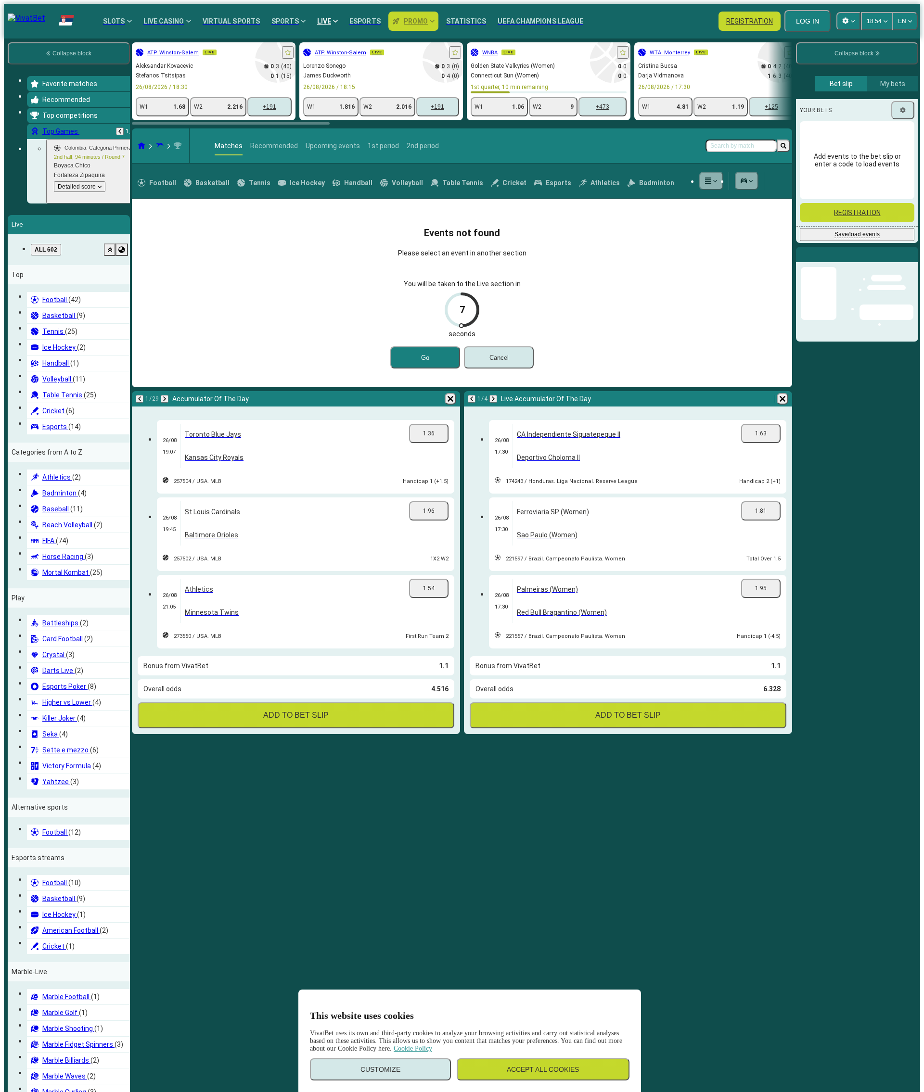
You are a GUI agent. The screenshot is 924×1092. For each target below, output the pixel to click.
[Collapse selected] (110, 249)
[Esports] (747, 181)
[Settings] (902, 110)
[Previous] (120, 131)
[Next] (164, 399)
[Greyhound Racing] (160, 145)
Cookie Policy (413, 1048)
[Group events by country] (122, 249)
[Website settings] (848, 21)
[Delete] (450, 399)
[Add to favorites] (288, 52)
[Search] (783, 146)
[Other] (711, 181)
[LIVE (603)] (141, 145)
